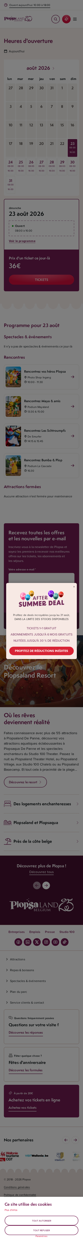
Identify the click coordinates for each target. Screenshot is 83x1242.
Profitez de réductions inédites (41, 651)
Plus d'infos (11, 1210)
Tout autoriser (41, 1220)
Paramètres (42, 1236)
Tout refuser (41, 1230)
